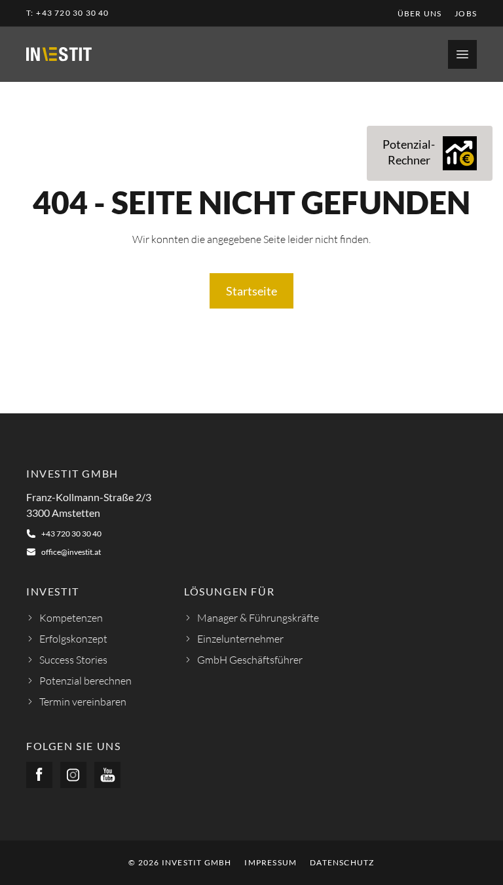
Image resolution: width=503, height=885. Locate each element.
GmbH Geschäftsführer (250, 659)
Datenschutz (342, 862)
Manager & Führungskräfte (258, 617)
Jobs (466, 13)
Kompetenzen (71, 617)
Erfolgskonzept (73, 638)
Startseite (251, 291)
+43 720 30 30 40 (72, 13)
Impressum (270, 862)
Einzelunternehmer (240, 638)
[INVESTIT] (59, 54)
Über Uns (420, 13)
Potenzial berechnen (85, 680)
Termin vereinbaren (82, 701)
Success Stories (73, 659)
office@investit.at (71, 552)
